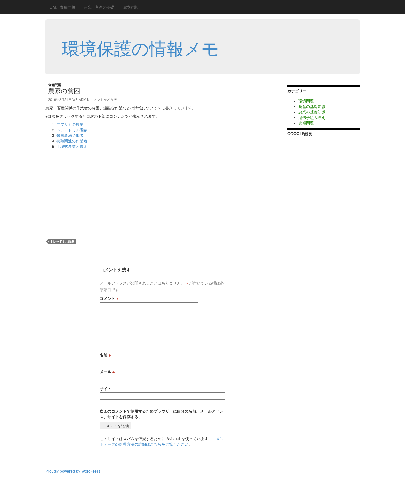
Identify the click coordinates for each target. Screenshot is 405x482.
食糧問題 (54, 84)
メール (107, 371)
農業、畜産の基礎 (98, 7)
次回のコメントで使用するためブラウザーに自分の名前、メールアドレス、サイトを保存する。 (161, 413)
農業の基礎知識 (311, 112)
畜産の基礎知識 (311, 106)
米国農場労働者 (69, 135)
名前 (105, 355)
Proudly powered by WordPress (73, 471)
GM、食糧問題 (62, 7)
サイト (105, 388)
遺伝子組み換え (311, 117)
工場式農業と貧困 (71, 146)
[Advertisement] (91, 190)
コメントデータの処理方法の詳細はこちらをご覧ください (162, 441)
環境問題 (130, 7)
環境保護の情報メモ (140, 47)
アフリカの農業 (69, 124)
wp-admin (81, 99)
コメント (109, 298)
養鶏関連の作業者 (71, 140)
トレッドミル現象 (71, 129)
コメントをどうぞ (103, 99)
